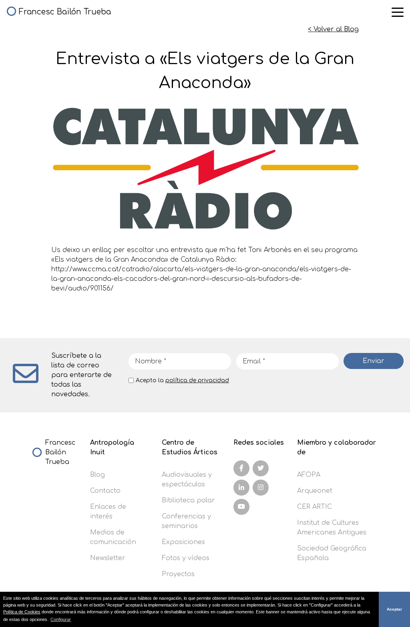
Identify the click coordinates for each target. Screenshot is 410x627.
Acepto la (182, 380)
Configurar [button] (60, 619)
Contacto (105, 490)
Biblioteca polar (188, 500)
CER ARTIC (314, 506)
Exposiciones (183, 542)
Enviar (373, 361)
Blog (97, 474)
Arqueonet (314, 490)
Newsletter (107, 558)
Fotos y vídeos (185, 558)
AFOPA (308, 474)
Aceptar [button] (394, 609)
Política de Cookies (21, 611)
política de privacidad (197, 380)
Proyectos (178, 574)
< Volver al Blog (333, 29)
